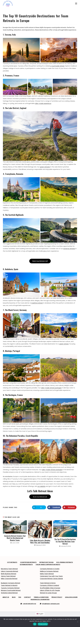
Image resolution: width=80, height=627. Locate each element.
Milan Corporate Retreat (9, 579)
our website (41, 486)
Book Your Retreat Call (40, 261)
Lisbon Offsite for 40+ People (50, 590)
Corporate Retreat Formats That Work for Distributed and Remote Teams (15, 538)
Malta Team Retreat (47, 574)
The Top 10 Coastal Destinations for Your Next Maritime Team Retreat (65, 541)
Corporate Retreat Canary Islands (51, 579)
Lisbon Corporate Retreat (9, 571)
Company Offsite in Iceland (49, 585)
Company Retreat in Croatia (49, 569)
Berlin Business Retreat (8, 574)
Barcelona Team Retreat (9, 569)
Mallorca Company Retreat (49, 571)
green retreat (64, 344)
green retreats (45, 167)
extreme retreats (69, 249)
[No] (78, 622)
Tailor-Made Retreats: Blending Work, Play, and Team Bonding (40, 541)
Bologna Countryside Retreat (11, 590)
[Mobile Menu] (76, 3)
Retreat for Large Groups (48, 593)
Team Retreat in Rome (48, 583)
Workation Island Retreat (9, 593)
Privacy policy (43, 624)
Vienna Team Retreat (8, 576)
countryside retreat (57, 66)
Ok (35, 624)
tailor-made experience (43, 103)
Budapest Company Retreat (10, 583)
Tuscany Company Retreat (10, 588)
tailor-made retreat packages (51, 388)
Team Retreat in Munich (9, 585)
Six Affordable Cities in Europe (50, 588)
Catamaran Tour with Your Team (51, 576)
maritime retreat (37, 303)
